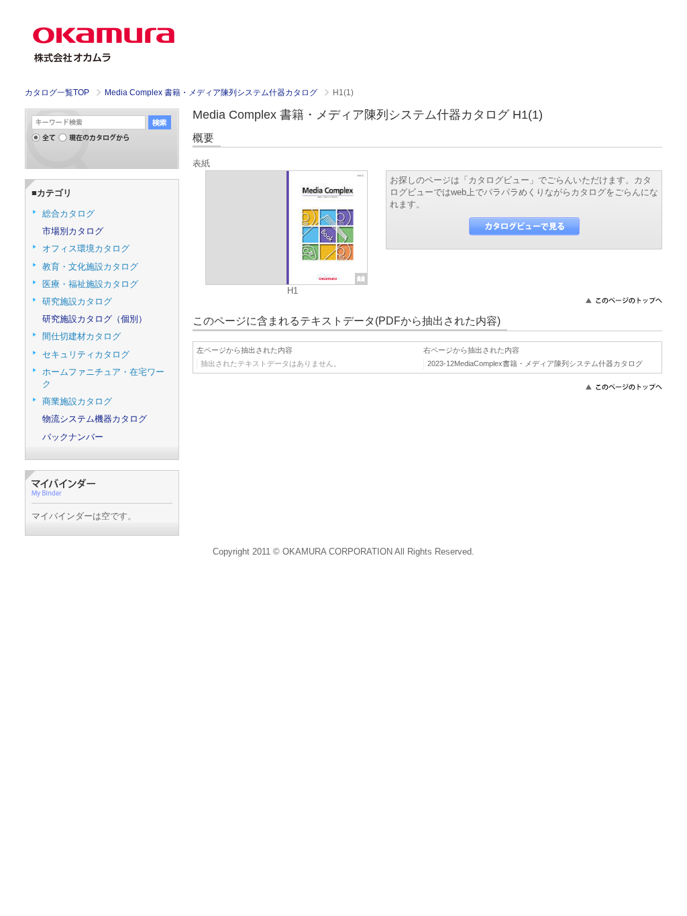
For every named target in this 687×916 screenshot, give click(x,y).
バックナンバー (72, 437)
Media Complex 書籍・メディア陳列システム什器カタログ (212, 92)
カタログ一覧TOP (57, 92)
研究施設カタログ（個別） (94, 319)
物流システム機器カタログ (94, 419)
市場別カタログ (72, 231)
